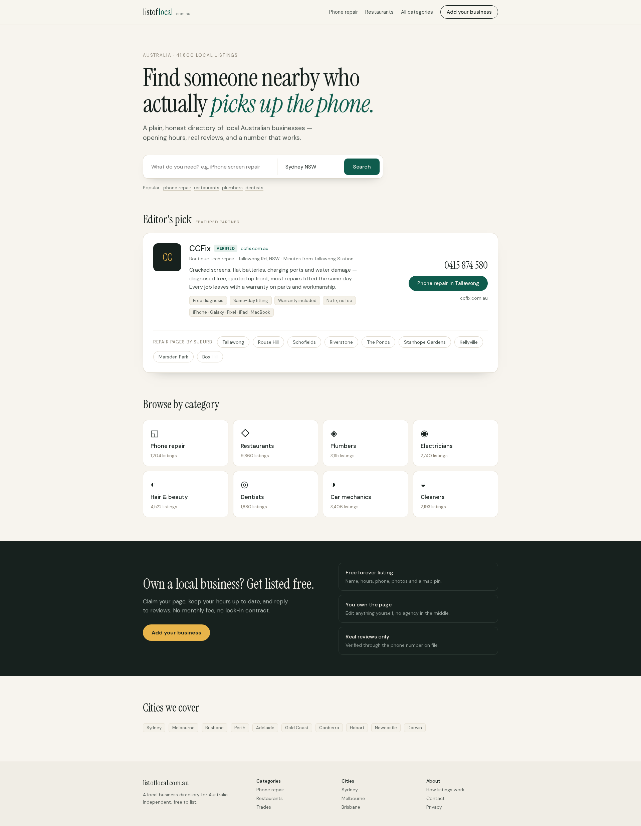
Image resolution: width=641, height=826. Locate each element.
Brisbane (351, 807)
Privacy (434, 807)
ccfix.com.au (254, 248)
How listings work (445, 790)
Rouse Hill (268, 342)
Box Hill (210, 357)
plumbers (232, 188)
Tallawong (233, 342)
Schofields (304, 342)
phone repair (177, 188)
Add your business (469, 12)
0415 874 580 (466, 265)
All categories (417, 12)
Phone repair (343, 12)
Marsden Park (173, 357)
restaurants (206, 188)
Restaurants (379, 12)
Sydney (350, 790)
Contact (435, 798)
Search (362, 166)
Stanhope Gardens (425, 342)
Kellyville (469, 342)
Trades (263, 807)
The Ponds (378, 342)
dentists (254, 188)
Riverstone (341, 342)
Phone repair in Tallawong (448, 283)
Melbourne (353, 798)
